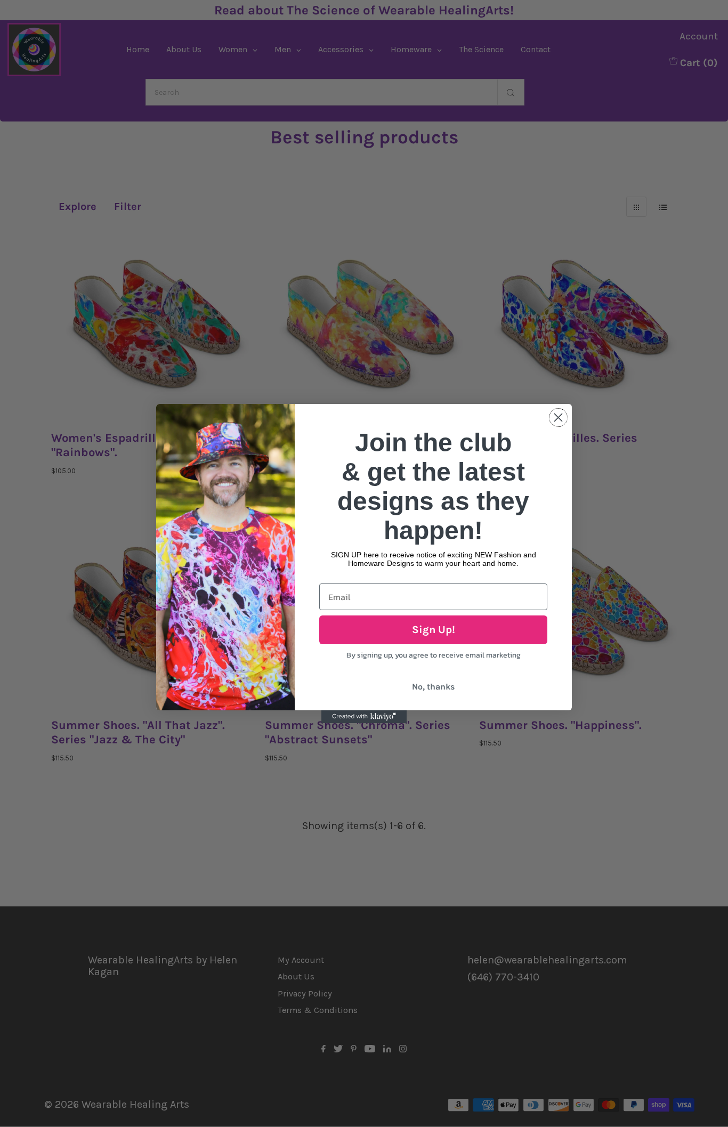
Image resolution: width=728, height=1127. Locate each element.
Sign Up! (433, 629)
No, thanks (433, 687)
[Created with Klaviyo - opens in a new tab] (364, 716)
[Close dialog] (558, 417)
